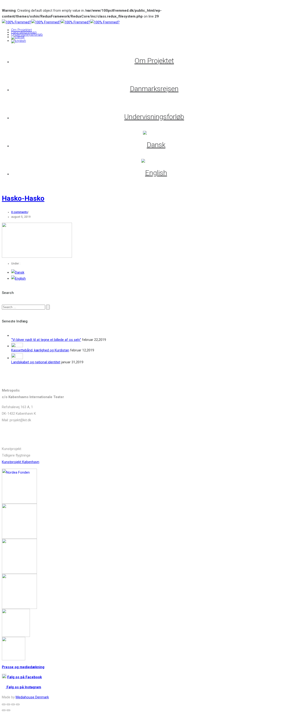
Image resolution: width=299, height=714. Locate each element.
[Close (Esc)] (4, 704)
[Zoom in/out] (18, 704)
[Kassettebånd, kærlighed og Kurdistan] (17, 346)
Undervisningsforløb (27, 34)
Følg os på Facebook (24, 677)
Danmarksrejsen (24, 32)
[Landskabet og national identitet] (17, 358)
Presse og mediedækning (23, 667)
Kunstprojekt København (20, 462)
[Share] (8, 704)
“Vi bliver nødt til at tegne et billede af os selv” (46, 340)
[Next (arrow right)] (8, 710)
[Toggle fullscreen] (13, 704)
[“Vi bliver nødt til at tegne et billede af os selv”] (17, 335)
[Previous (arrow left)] (4, 710)
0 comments (19, 212)
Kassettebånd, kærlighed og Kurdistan (40, 350)
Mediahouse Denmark (32, 697)
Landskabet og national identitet (35, 362)
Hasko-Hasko (23, 198)
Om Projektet (21, 30)
